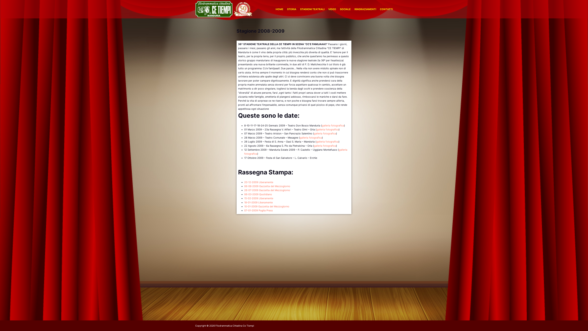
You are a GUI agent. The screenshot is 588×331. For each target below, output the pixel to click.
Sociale (345, 9)
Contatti (386, 9)
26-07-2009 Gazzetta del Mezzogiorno (267, 190)
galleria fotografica (333, 125)
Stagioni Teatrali (312, 9)
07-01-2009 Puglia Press (258, 210)
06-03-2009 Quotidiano (258, 194)
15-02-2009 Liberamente (258, 198)
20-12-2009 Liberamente (258, 182)
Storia (291, 9)
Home (279, 9)
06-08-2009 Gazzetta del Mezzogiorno (267, 186)
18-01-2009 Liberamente (258, 202)
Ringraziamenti (365, 9)
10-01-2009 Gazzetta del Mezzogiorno (266, 206)
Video (332, 9)
